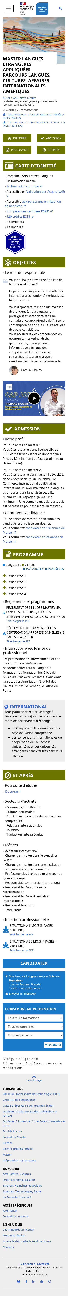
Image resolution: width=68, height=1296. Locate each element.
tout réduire (55, 568)
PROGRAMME (19, 149)
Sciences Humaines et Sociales (22, 1185)
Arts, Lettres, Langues (24, 97)
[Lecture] (34, 398)
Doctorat (11, 791)
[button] (60, 8)
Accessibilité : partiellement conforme (27, 1241)
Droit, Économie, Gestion (19, 1179)
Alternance (10, 1210)
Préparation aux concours (19, 1160)
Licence (7, 1143)
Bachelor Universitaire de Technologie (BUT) (31, 1094)
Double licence (12, 1131)
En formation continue (23, 186)
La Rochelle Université (17, 1197)
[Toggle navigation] (8, 8)
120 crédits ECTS (18, 216)
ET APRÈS (54, 149)
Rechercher (54, 1044)
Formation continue (15, 1216)
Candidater (34, 963)
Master (7, 1154)
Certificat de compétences (19, 1100)
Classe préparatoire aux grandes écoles (28, 1105)
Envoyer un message (22, 993)
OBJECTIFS (19, 138)
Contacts (8, 1247)
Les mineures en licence (18, 1229)
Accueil (6, 97)
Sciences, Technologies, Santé (22, 1191)
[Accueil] (43, 8)
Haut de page (34, 1080)
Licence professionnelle (18, 1149)
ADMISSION (53, 138)
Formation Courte (14, 1137)
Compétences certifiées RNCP (28, 211)
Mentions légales (14, 1235)
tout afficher (34, 568)
